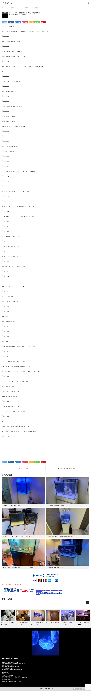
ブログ (12, 14)
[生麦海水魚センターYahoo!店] (19, 594)
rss (74, 689)
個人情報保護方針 (6, 679)
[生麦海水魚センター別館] (49, 594)
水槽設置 (16, 14)
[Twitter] (77, 689)
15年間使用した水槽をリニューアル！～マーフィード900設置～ (18, 567)
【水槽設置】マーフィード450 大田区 (12, 505)
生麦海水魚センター (44, 688)
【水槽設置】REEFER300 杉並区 (55, 567)
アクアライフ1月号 (23, 468)
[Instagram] (84, 689)
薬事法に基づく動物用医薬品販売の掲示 (11, 681)
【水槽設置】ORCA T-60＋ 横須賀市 (56, 505)
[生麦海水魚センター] (8, 3)
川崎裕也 (24, 14)
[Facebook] (80, 689)
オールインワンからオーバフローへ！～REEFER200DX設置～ (18, 536)
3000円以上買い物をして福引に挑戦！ (67, 468)
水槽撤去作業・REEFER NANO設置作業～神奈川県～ (60, 536)
